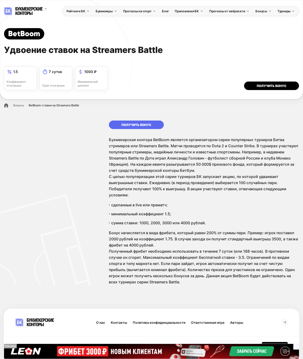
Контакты (119, 322)
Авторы (236, 322)
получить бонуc (271, 86)
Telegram (284, 322)
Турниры (283, 11)
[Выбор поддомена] (46, 9)
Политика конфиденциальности (159, 322)
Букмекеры (104, 11)
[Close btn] (296, 347)
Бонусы (261, 11)
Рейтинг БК (6, 105)
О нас (100, 322)
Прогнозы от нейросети (227, 11)
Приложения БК (187, 11)
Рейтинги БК (76, 11)
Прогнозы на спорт (137, 11)
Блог (165, 11)
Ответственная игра (207, 322)
